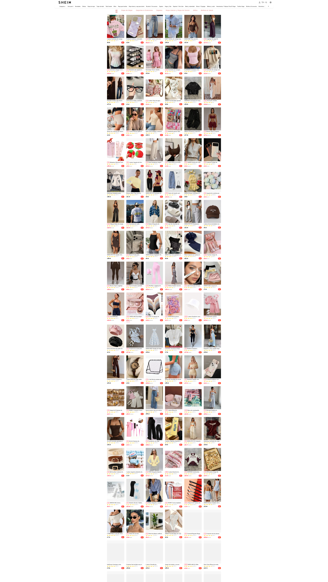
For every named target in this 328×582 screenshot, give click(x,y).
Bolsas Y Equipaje (200, 6)
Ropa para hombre (122, 6)
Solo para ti (70, 6)
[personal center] (260, 2)
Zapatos (161, 6)
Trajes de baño (100, 6)
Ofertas (84, 6)
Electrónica (261, 6)
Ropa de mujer (91, 6)
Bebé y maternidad (189, 6)
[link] (115, 26)
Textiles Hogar (240, 6)
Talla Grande (109, 6)
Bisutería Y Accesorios (151, 6)
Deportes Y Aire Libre (178, 6)
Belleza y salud (211, 6)
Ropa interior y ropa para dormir (136, 6)
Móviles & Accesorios (251, 6)
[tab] (116, 10)
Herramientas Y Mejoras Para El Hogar (226, 6)
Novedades (78, 6)
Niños (115, 6)
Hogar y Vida (168, 6)
